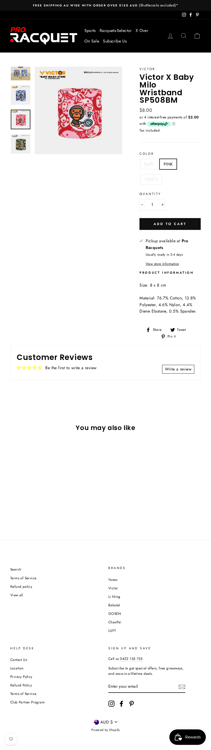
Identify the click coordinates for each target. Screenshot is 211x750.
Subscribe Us (115, 41)
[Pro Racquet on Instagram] (111, 704)
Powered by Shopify (105, 730)
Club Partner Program (27, 702)
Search (15, 569)
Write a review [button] (178, 369)
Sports (90, 30)
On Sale (91, 41)
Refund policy (21, 586)
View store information (162, 263)
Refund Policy (21, 685)
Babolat (114, 605)
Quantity (150, 194)
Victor (147, 69)
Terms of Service (23, 578)
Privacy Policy (21, 676)
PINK (168, 164)
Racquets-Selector (116, 30)
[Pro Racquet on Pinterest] (131, 704)
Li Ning (114, 596)
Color (146, 153)
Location (16, 668)
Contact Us (18, 659)
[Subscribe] (182, 686)
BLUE (149, 164)
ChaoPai (114, 622)
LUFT (112, 630)
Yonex (113, 579)
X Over (142, 30)
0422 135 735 (131, 658)
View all (16, 595)
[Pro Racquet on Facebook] (121, 704)
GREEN (151, 179)
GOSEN (114, 613)
